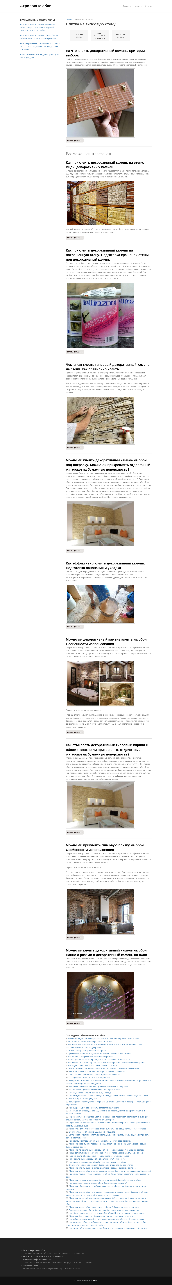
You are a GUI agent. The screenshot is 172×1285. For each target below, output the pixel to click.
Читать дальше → (75, 140)
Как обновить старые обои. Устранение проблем (90, 1056)
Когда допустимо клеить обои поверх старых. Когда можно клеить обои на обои (106, 1153)
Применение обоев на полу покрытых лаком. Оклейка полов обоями (99, 1053)
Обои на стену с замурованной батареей (87, 1050)
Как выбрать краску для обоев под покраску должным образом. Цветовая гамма (106, 1219)
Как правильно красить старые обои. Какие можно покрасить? (98, 1183)
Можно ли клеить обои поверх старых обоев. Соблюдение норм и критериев (104, 1207)
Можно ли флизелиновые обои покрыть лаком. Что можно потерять (101, 1216)
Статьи (148, 6)
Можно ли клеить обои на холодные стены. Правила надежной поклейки (102, 1168)
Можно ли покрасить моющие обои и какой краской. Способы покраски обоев (105, 1180)
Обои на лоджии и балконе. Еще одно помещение (92, 1132)
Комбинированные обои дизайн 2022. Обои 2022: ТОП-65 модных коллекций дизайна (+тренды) (40, 46)
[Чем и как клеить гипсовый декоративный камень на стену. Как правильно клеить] (109, 420)
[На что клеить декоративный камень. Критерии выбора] (109, 103)
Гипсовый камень (120, 35)
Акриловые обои (35, 5)
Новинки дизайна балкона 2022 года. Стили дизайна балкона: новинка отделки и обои (108, 1095)
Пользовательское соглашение (48, 1256)
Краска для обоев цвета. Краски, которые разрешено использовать (99, 1059)
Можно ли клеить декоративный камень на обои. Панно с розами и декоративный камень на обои (107, 952)
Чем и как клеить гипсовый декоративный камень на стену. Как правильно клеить (108, 366)
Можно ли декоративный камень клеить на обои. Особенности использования (107, 641)
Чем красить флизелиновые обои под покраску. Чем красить (97, 1159)
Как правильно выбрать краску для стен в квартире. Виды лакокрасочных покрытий (106, 1062)
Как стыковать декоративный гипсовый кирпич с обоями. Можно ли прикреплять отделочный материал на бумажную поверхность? (107, 749)
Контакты (27, 1256)
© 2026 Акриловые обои (34, 1250)
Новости (138, 6)
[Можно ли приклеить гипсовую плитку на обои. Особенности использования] (109, 911)
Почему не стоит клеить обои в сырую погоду (90, 1092)
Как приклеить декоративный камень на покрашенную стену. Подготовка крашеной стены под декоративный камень (107, 255)
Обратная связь (30, 1265)
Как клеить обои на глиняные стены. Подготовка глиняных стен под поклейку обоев (108, 1228)
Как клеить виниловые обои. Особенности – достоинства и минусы (100, 1141)
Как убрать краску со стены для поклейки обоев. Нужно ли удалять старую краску (107, 1213)
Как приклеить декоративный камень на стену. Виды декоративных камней (105, 164)
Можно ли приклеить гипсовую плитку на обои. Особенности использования (105, 847)
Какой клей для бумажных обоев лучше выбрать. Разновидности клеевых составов (107, 1128)
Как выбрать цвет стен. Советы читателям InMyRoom (94, 1107)
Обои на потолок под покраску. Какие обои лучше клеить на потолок (101, 1165)
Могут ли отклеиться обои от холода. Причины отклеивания (97, 1071)
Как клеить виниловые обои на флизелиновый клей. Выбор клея (98, 1086)
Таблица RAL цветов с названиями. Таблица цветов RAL (94, 1065)
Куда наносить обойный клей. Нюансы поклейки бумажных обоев (99, 1156)
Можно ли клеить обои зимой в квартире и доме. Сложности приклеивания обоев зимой (110, 1171)
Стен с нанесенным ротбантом (99, 35)
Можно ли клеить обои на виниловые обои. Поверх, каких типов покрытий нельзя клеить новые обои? (37, 27)
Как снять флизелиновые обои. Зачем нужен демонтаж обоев (97, 1162)
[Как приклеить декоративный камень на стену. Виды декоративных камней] (109, 203)
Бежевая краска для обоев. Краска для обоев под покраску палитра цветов (104, 1210)
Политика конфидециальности (37, 1259)
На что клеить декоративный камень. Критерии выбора (105, 53)
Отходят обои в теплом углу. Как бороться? (89, 1077)
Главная (127, 6)
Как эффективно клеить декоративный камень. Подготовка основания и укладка (105, 565)
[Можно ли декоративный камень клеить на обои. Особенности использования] (109, 683)
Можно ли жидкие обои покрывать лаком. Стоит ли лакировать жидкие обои (103, 1038)
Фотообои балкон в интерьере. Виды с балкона (90, 1041)
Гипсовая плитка (79, 35)
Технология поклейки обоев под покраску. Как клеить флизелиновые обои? (104, 1068)
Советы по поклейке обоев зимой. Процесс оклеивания (94, 1074)
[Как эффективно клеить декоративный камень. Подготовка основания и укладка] (109, 604)
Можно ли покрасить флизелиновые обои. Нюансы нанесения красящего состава (106, 1150)
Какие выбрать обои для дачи (83, 1098)
